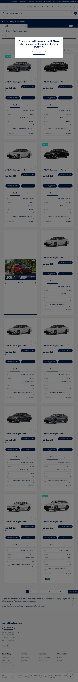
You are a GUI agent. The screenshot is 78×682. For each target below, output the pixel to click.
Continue (39, 53)
